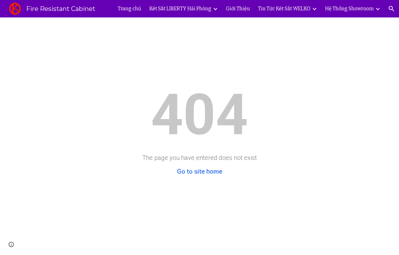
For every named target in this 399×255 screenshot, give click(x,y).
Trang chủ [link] (129, 9)
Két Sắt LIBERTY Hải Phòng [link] (180, 9)
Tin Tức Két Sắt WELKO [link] (284, 9)
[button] (391, 8)
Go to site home (199, 171)
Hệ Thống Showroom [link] (349, 9)
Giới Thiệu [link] (238, 9)
